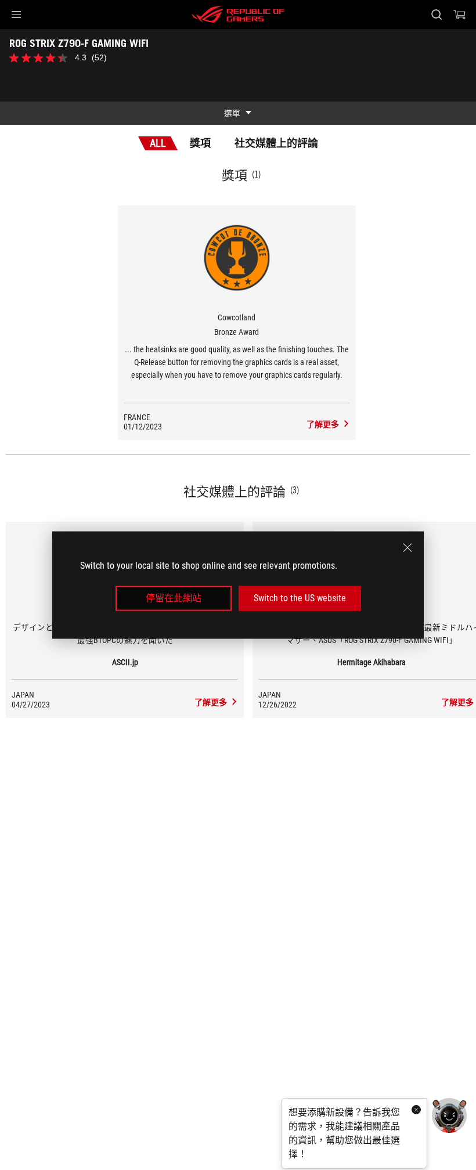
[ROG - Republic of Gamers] (238, 14)
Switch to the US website (300, 598)
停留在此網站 (173, 598)
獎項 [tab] (200, 143)
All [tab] (158, 143)
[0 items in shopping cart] (460, 14)
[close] (407, 548)
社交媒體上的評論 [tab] (276, 143)
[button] (16, 14)
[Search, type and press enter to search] (436, 14)
